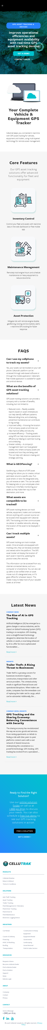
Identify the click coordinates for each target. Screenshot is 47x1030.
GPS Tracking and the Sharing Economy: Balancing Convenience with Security (21, 719)
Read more (11, 652)
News (4, 976)
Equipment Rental (29, 937)
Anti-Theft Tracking (9, 897)
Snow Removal (28, 945)
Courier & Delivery (9, 937)
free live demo (28, 815)
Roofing (5, 945)
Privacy (5, 998)
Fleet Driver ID (7, 912)
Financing (6, 939)
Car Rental (6, 931)
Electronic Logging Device (11, 918)
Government (28, 939)
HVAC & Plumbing (8, 942)
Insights (9, 661)
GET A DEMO (23, 53)
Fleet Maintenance (9, 915)
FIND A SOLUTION (25, 831)
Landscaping (28, 942)
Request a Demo (8, 961)
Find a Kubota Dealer (9, 967)
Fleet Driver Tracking (9, 909)
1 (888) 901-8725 (9, 1013)
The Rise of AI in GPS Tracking (20, 616)
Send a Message (8, 1011)
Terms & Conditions (9, 884)
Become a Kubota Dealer (11, 964)
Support (5, 973)
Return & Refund (8, 881)
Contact (5, 995)
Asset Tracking (7, 900)
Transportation (8, 948)
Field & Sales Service (30, 948)
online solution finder (25, 803)
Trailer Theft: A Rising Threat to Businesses (20, 666)
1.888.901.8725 (17, 809)
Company (6, 992)
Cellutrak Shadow (8, 878)
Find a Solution (8, 970)
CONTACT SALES (23, 59)
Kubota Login (7, 979)
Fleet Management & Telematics (13, 906)
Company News (12, 612)
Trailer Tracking (8, 903)
